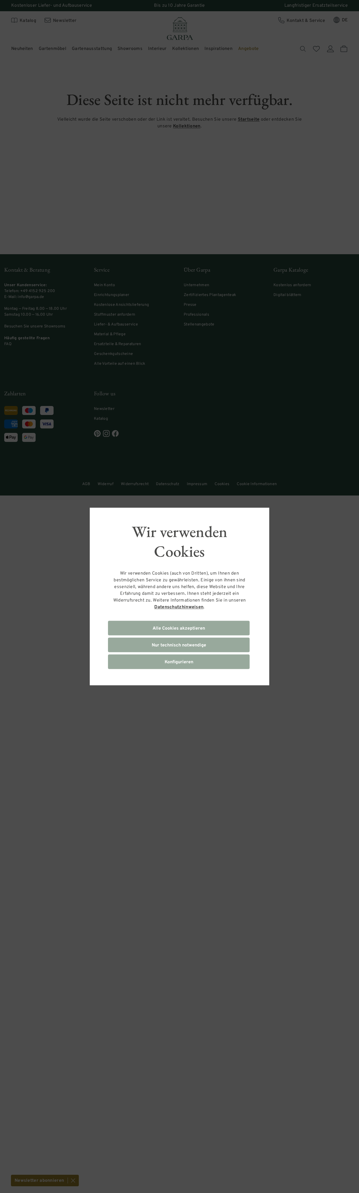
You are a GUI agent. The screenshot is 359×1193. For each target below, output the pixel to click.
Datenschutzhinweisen (178, 607)
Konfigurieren (179, 662)
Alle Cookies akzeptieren (179, 628)
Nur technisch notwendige (179, 645)
